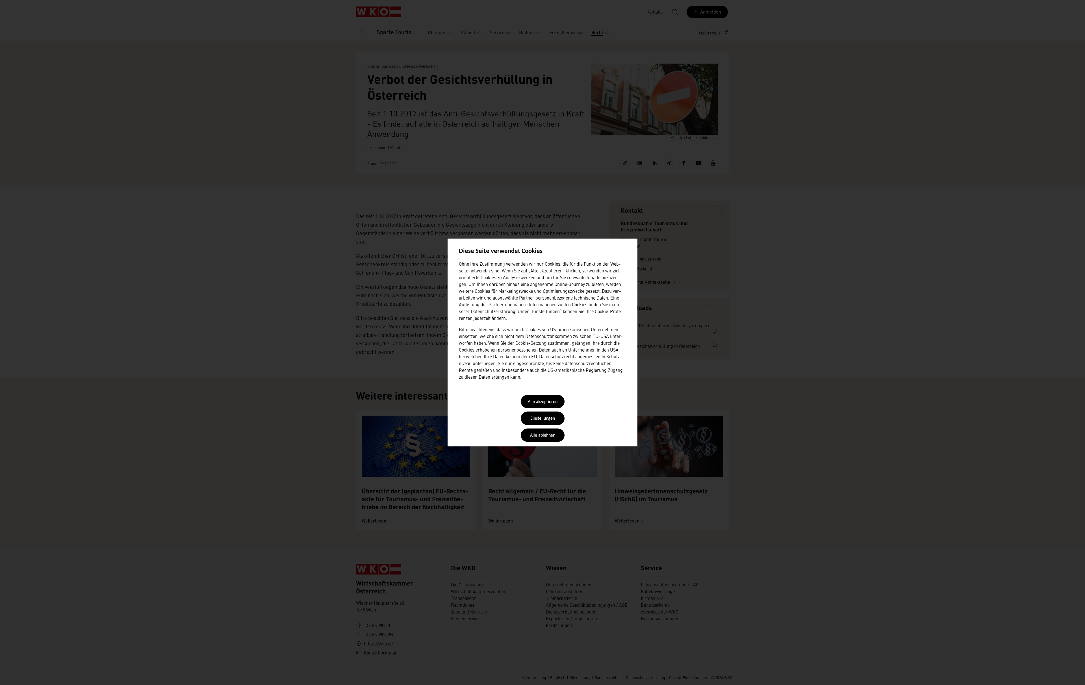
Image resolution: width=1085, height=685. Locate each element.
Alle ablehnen (542, 435)
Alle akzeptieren (542, 402)
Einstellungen (542, 419)
